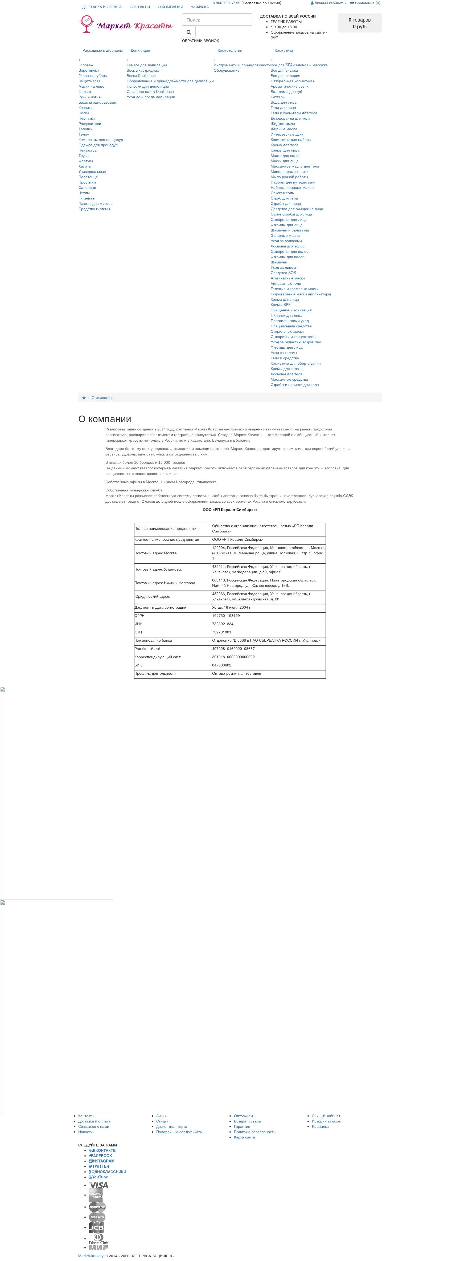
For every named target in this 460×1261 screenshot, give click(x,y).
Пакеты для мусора (96, 203)
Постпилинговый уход (290, 320)
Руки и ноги (88, 96)
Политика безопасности (255, 1131)
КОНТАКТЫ (140, 6)
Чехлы (84, 192)
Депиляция (140, 50)
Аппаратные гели (286, 283)
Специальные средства (291, 325)
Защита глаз (89, 80)
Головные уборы (93, 75)
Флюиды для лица (287, 224)
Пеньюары (88, 150)
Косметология (230, 50)
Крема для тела (284, 144)
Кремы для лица (285, 150)
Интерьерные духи (287, 134)
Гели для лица (283, 107)
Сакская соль (282, 192)
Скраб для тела (284, 198)
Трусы (84, 155)
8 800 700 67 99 (226, 2)
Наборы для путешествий (293, 182)
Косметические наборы (291, 139)
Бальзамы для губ (286, 91)
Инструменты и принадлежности (242, 64)
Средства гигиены (94, 208)
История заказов (326, 1121)
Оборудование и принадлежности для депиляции (170, 80)
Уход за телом (283, 352)
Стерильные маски (287, 331)
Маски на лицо (91, 86)
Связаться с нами (93, 1126)
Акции (161, 1115)
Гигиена (85, 198)
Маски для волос (285, 155)
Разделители (90, 123)
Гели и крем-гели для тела (294, 112)
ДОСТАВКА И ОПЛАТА (102, 6)
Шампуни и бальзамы (290, 230)
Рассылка (320, 1126)
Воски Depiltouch (141, 75)
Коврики (86, 107)
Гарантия (242, 1126)
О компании (102, 397)
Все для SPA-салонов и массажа (299, 64)
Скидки (162, 1121)
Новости (85, 1131)
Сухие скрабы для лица (291, 214)
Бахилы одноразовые (97, 102)
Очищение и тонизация (291, 309)
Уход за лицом (283, 267)
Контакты (86, 1115)
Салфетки (87, 187)
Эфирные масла (285, 235)
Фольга (85, 91)
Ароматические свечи (290, 86)
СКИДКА (200, 6)
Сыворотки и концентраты (293, 336)
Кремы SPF (281, 304)
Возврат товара (247, 1121)
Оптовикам (243, 1115)
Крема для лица (285, 299)
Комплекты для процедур (101, 139)
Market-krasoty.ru (93, 1255)
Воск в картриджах (143, 70)
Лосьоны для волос (288, 246)
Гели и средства (285, 357)
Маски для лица (285, 160)
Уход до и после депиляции (151, 96)
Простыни (87, 182)
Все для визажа (284, 70)
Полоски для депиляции (148, 86)
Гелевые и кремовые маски (295, 288)
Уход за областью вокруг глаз (296, 341)
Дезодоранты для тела (290, 118)
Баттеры (278, 96)
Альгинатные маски (288, 277)
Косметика (284, 50)
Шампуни (279, 262)
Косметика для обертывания (296, 363)
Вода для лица (284, 102)
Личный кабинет (326, 1115)
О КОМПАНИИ (170, 6)
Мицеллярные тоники (290, 171)
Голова (85, 64)
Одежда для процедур (98, 144)
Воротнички (89, 70)
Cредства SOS (283, 272)
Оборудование (227, 70)
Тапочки (86, 128)
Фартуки (86, 160)
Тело (83, 134)
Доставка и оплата (94, 1121)
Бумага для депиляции (147, 64)
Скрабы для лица (286, 203)
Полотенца (88, 176)
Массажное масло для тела (295, 166)
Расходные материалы (103, 50)
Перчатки (87, 118)
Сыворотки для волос (289, 251)
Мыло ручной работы (289, 176)
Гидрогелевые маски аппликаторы (301, 293)
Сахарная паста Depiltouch (150, 91)
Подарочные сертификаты (179, 1131)
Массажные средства (289, 379)
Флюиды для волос (287, 256)
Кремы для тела (285, 368)
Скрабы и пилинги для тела (295, 384)
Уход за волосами (286, 240)
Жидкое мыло (283, 123)
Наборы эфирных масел (292, 187)
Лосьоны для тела (286, 373)
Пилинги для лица (286, 315)
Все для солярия (285, 75)
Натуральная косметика (292, 80)
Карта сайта (244, 1137)
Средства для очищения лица (297, 208)
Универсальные (92, 171)
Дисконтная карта (171, 1126)
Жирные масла (284, 128)
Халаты (85, 166)
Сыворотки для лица (289, 219)
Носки (84, 112)
